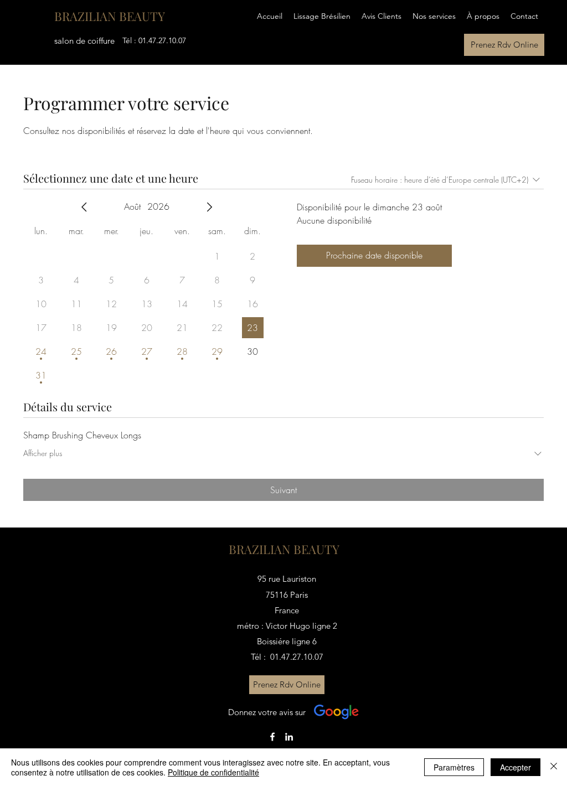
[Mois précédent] (84, 207)
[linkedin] (289, 736)
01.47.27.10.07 (162, 40)
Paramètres (454, 767)
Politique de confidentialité (213, 772)
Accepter (515, 767)
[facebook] (272, 736)
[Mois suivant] (209, 207)
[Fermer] (553, 767)
